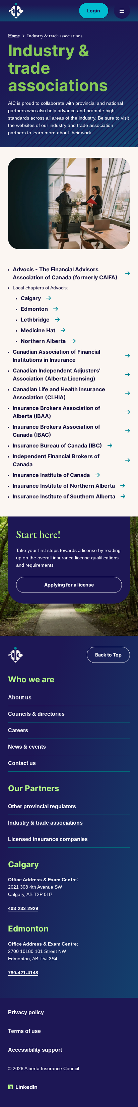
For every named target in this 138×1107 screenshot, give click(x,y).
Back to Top (108, 655)
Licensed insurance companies (48, 839)
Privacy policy (26, 1012)
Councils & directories (36, 714)
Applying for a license (69, 584)
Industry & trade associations (45, 823)
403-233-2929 (23, 908)
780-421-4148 (23, 972)
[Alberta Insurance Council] (16, 11)
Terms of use (24, 1031)
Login (93, 10)
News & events (27, 747)
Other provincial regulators (42, 806)
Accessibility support (35, 1050)
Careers (18, 730)
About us (19, 697)
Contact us (22, 763)
